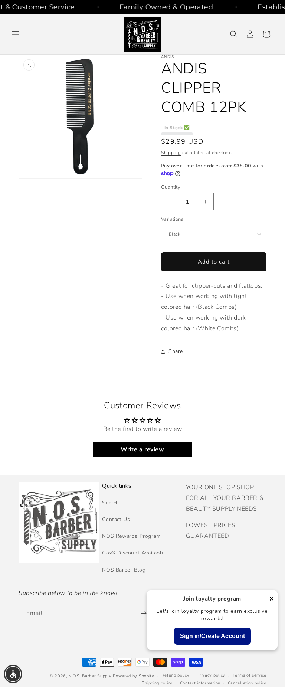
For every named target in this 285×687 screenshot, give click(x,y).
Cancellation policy (247, 683)
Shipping (171, 153)
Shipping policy (157, 683)
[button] (15, 34)
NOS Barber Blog (123, 569)
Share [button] (175, 351)
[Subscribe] (143, 613)
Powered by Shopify (133, 676)
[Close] (272, 599)
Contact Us (116, 519)
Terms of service (249, 675)
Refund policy (175, 675)
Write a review (142, 449)
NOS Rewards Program (131, 536)
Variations (172, 219)
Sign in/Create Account (212, 636)
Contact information (200, 683)
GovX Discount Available (133, 552)
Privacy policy (211, 675)
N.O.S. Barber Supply (89, 676)
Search (110, 502)
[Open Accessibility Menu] (13, 674)
